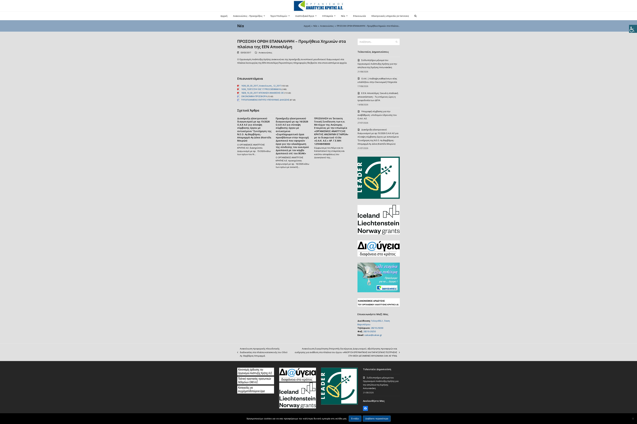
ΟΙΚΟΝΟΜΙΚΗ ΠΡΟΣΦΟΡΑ (254, 96)
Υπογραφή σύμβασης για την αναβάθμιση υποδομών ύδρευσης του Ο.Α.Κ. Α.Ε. (377, 115)
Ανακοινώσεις (265, 52)
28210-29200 (377, 327)
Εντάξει (355, 418)
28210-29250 (369, 331)
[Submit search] (396, 42)
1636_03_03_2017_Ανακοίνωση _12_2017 (261, 85)
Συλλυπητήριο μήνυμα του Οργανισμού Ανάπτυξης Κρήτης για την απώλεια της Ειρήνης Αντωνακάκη (377, 64)
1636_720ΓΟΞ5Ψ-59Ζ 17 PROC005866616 (261, 89)
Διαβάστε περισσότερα (376, 418)
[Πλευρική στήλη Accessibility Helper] (633, 29)
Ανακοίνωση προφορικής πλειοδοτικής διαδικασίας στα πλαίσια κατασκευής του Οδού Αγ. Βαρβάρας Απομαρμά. (262, 352)
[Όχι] (633, 418)
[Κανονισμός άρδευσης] (255, 374)
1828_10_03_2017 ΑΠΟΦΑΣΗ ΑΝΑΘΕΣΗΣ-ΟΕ (262, 92)
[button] (415, 16)
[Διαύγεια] (297, 380)
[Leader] (339, 403)
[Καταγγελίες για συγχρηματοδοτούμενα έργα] (255, 392)
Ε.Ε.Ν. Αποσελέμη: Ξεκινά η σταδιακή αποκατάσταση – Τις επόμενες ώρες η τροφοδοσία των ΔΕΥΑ (377, 97)
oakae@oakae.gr (373, 335)
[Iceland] (297, 407)
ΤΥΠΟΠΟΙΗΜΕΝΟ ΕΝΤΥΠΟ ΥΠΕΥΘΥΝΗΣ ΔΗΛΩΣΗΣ (265, 99)
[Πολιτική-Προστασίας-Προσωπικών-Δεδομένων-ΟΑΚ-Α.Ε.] (255, 383)
